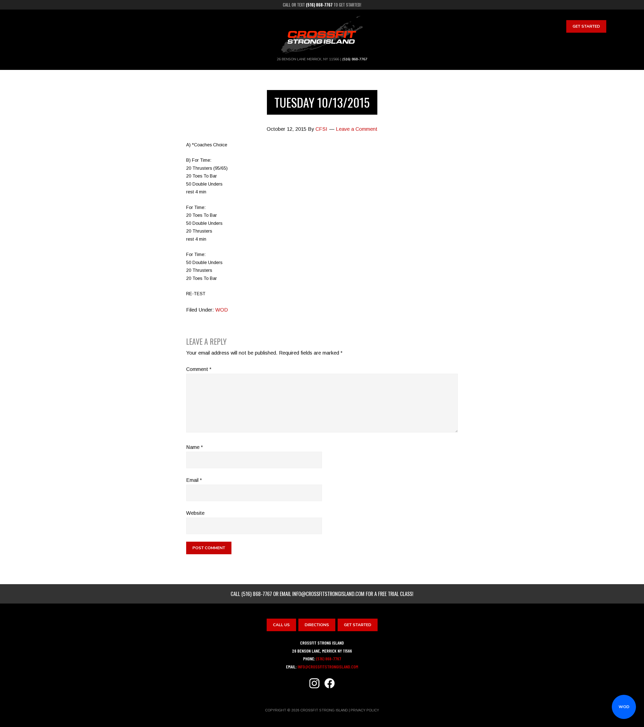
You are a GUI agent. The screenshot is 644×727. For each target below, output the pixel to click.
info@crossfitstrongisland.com (328, 593)
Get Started (586, 26)
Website (195, 513)
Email (194, 480)
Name (194, 447)
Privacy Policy (365, 710)
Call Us (281, 625)
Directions (317, 625)
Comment (198, 369)
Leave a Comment (356, 129)
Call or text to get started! (322, 5)
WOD (624, 707)
